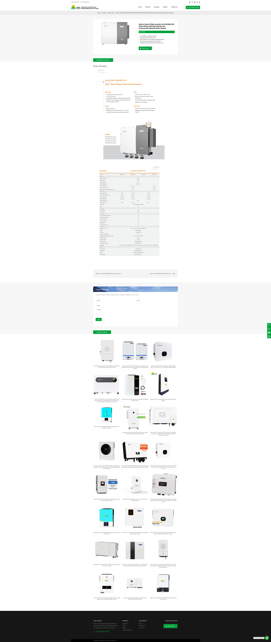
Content (98, 309)
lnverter (104, 12)
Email (138, 300)
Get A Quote (145, 48)
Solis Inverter (110, 12)
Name (98, 300)
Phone (98, 305)
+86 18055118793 (194, 7)
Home (98, 12)
